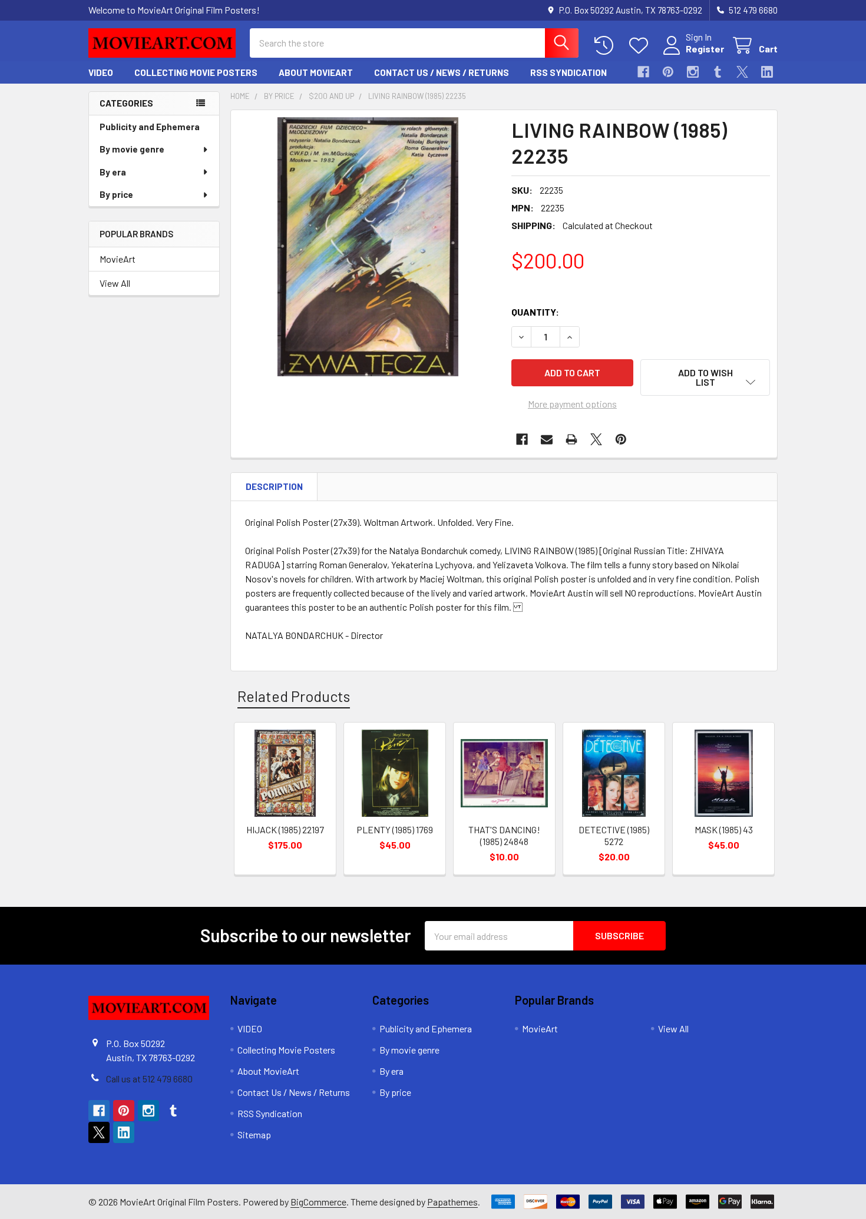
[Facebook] (643, 71)
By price (116, 194)
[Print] (571, 439)
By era (113, 172)
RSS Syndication (568, 72)
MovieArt (117, 258)
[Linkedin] (767, 71)
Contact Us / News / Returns (441, 72)
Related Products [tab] (293, 696)
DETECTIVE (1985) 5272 (614, 835)
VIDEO (100, 72)
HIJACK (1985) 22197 (285, 829)
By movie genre (132, 149)
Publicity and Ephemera (150, 126)
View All (115, 283)
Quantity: (535, 311)
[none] (367, 246)
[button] (705, 377)
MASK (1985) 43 (724, 829)
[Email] (546, 439)
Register (705, 48)
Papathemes (452, 1201)
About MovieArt (316, 72)
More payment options (572, 403)
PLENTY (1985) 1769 (394, 829)
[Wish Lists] (641, 46)
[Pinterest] (668, 71)
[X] (742, 71)
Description (274, 486)
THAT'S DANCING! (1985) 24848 (504, 835)
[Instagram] (692, 71)
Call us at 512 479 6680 (149, 1078)
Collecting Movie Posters (195, 72)
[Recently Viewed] (606, 46)
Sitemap (254, 1134)
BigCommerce (318, 1201)
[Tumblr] (717, 71)
